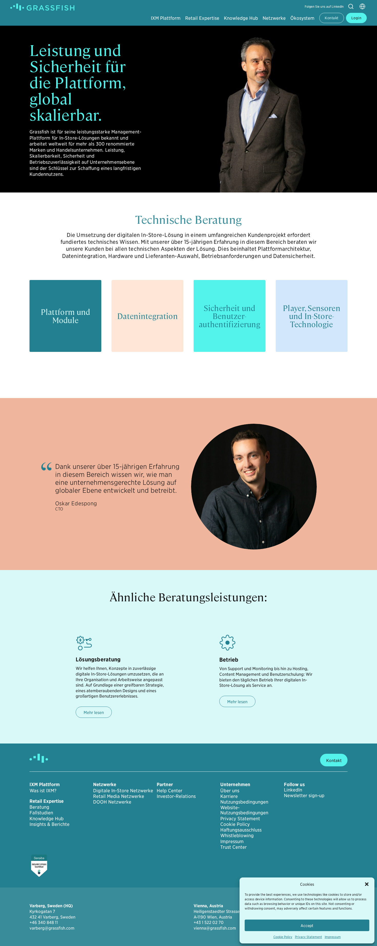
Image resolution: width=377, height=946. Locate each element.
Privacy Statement (308, 937)
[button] (366, 884)
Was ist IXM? (42, 790)
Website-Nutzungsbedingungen (244, 810)
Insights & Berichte (49, 824)
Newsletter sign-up (304, 795)
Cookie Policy (282, 937)
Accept (307, 925)
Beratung (39, 806)
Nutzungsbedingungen (244, 801)
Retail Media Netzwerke (118, 796)
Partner (165, 784)
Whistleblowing (237, 835)
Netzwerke (274, 18)
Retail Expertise (202, 18)
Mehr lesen (94, 712)
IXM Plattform (166, 18)
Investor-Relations (176, 796)
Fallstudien (41, 812)
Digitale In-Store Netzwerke (123, 790)
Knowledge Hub (241, 18)
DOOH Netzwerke (112, 801)
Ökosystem (302, 18)
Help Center (169, 790)
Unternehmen (235, 784)
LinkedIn (293, 789)
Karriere (229, 796)
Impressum (333, 937)
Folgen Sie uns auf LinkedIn (324, 6)
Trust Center (233, 847)
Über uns (229, 790)
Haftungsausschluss (241, 829)
